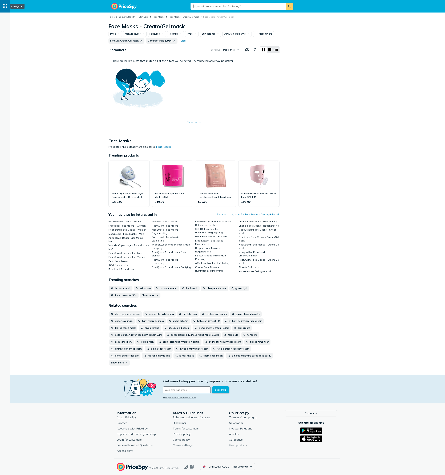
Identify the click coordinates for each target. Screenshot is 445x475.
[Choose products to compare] (246, 50)
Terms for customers (186, 428)
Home (111, 16)
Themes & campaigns (243, 417)
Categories (236, 439)
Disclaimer (179, 423)
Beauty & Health (127, 16)
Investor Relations (240, 428)
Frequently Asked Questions (135, 445)
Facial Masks (163, 146)
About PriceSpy (127, 417)
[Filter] (4, 18)
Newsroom (236, 423)
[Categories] (5, 6)
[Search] (289, 6)
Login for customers (129, 439)
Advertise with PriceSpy (132, 428)
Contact (122, 423)
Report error (194, 122)
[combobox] (238, 6)
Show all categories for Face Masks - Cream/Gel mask (248, 214)
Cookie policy (181, 439)
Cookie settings (183, 445)
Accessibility (125, 450)
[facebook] (191, 466)
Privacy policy (182, 434)
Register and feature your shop (136, 434)
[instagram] (185, 466)
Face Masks (158, 16)
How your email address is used (179, 397)
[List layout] (270, 50)
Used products (238, 445)
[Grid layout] (263, 50)
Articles (234, 434)
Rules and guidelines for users (191, 417)
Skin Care (143, 16)
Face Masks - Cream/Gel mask (183, 16)
